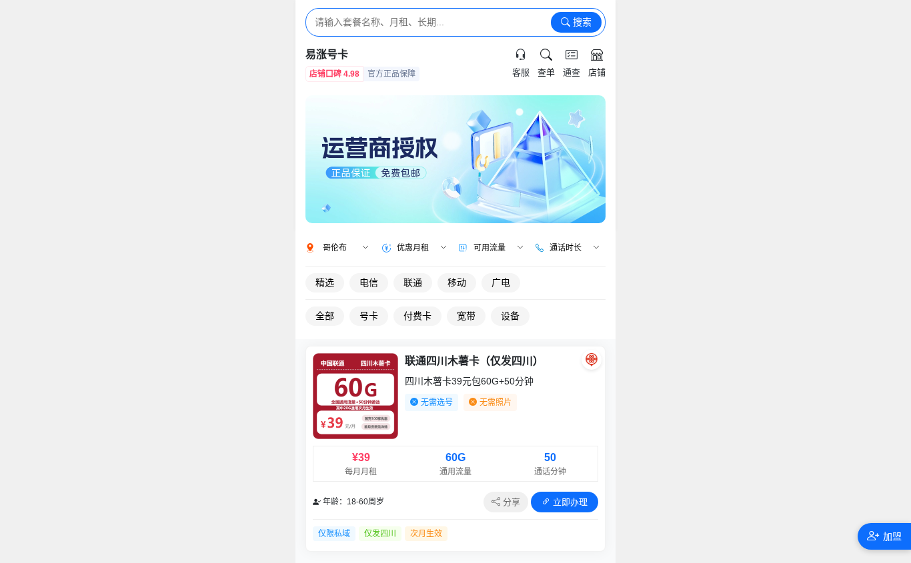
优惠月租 (413, 248)
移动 (456, 282)
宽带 (466, 315)
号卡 (368, 315)
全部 (324, 315)
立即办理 (569, 502)
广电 (501, 282)
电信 (368, 282)
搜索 (581, 22)
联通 (412, 282)
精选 (324, 282)
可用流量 (490, 248)
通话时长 (566, 248)
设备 (510, 315)
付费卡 (417, 315)
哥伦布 (335, 248)
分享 (510, 502)
